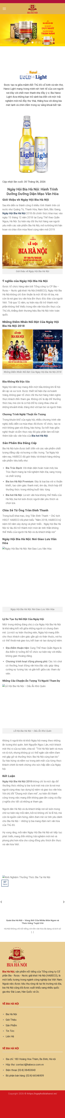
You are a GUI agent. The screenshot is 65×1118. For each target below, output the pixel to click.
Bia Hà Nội (11, 1014)
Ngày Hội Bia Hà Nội (14, 213)
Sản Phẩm (11, 1025)
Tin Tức (10, 1030)
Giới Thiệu (11, 1019)
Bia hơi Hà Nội (40, 435)
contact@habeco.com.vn (30, 1064)
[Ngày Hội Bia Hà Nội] (32, 8)
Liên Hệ (10, 1036)
